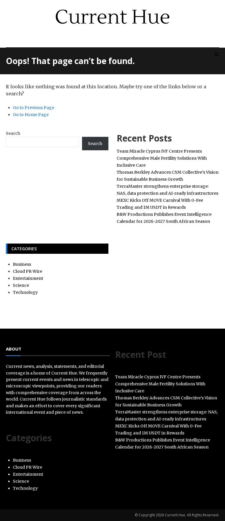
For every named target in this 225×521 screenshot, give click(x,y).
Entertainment (28, 278)
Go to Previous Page (33, 107)
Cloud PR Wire (27, 271)
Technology (25, 292)
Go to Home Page (31, 114)
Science (21, 285)
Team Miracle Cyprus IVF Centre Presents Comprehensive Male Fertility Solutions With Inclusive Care (162, 158)
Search (13, 133)
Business (22, 264)
